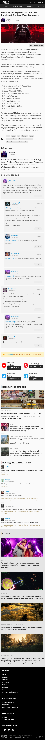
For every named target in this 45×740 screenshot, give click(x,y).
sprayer (7, 505)
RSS (3, 690)
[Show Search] (30, 2)
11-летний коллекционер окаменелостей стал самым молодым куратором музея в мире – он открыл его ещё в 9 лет (21, 416)
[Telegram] (5, 730)
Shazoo (4, 717)
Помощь (5, 687)
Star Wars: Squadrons (25, 139)
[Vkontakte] (13, 730)
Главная (5, 677)
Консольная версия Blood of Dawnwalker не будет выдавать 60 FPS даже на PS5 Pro (21, 512)
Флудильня (4, 474)
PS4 (8, 136)
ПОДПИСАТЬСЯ (14, 368)
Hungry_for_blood (16, 203)
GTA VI (12, 424)
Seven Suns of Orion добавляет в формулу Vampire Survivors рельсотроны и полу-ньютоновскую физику (22, 597)
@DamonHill (9, 258)
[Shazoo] (6, 2)
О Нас (4, 675)
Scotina (7, 466)
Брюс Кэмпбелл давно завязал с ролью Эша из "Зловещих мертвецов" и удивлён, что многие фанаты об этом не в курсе (20, 499)
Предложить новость (10, 707)
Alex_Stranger (15, 253)
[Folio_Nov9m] (5, 181)
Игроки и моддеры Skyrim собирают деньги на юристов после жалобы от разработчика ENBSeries (27, 441)
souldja (7, 480)
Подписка (5, 705)
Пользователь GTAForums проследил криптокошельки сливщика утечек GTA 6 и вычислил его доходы (26, 429)
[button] (4, 6)
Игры (13, 136)
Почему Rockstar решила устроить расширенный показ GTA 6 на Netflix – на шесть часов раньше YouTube (20, 565)
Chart (31, 136)
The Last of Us (7, 656)
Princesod (11, 337)
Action (4, 593)
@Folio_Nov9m (10, 208)
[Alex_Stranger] (7, 254)
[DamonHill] (7, 236)
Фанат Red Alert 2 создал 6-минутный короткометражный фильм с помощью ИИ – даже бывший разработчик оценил (26, 453)
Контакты (5, 682)
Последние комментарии (16, 462)
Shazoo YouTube (8, 720)
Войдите (9, 354)
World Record (7, 411)
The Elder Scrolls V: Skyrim (21, 436)
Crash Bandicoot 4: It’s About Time (17, 142)
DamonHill (14, 236)
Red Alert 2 (14, 448)
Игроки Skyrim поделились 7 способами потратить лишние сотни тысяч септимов (21, 628)
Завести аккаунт (8, 702)
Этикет (4, 685)
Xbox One (25, 136)
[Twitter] (9, 730)
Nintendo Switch (12, 139)
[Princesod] (5, 338)
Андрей (8, 19)
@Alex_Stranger (10, 322)
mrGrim (7, 491)
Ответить (39, 181)
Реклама (5, 680)
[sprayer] (2, 505)
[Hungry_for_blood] (7, 204)
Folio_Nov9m (12, 180)
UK (18, 136)
